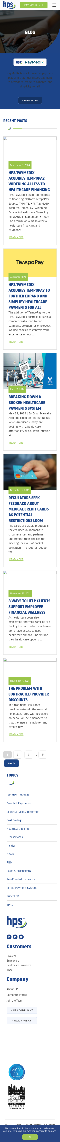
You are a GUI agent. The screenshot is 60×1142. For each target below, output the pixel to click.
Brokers (11, 956)
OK (30, 1137)
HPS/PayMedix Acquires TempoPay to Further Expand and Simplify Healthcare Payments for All (29, 296)
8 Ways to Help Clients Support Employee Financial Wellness (29, 606)
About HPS (13, 989)
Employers (13, 960)
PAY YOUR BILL (34, 5)
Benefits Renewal (18, 795)
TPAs (10, 904)
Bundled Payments (19, 803)
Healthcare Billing (18, 828)
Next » (11, 763)
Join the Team (14, 1000)
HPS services (15, 837)
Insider (11, 845)
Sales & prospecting (19, 871)
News (10, 854)
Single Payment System (21, 887)
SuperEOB (13, 896)
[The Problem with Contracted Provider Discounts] (30, 669)
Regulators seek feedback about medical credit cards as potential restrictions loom (28, 509)
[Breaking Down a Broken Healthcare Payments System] (30, 371)
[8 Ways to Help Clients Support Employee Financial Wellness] (30, 581)
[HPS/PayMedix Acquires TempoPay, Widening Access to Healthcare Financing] (30, 150)
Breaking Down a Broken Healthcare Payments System (26, 402)
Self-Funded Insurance (21, 879)
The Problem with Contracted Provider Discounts (28, 694)
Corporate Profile (17, 994)
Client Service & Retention (23, 811)
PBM (9, 862)
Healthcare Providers (19, 965)
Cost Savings (14, 820)
